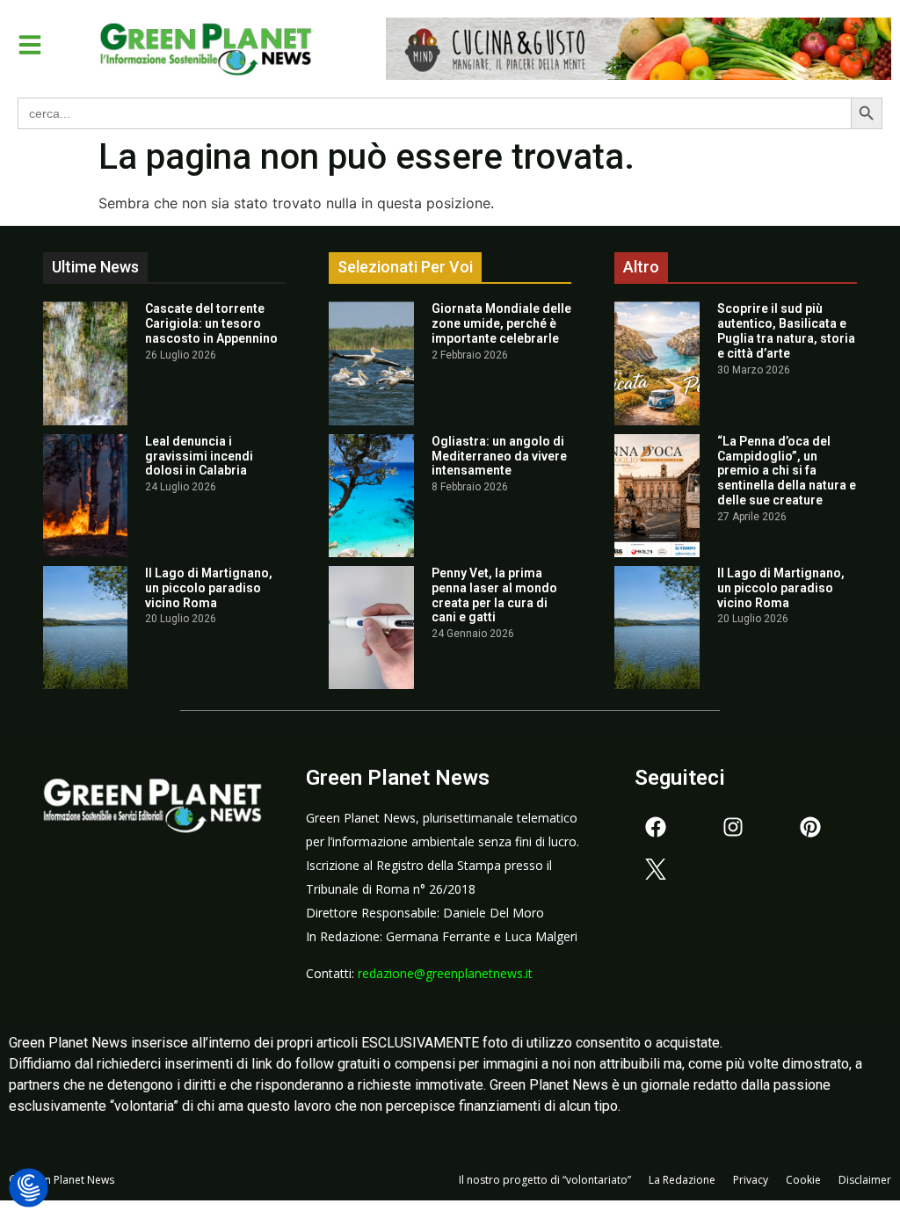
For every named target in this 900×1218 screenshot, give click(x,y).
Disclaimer (864, 1179)
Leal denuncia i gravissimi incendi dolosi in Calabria (199, 456)
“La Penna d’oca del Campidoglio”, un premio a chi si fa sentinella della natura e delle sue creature (786, 470)
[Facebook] (656, 827)
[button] (30, 45)
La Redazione (682, 1179)
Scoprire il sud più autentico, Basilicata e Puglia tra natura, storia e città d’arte (786, 330)
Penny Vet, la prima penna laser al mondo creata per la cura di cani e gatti (494, 595)
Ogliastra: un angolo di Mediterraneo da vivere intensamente (499, 456)
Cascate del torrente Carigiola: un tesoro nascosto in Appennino (211, 323)
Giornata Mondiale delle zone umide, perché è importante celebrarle (501, 323)
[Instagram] (733, 827)
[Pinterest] (810, 827)
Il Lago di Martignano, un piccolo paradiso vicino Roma (208, 588)
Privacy (750, 1179)
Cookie (803, 1179)
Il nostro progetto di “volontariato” (545, 1179)
